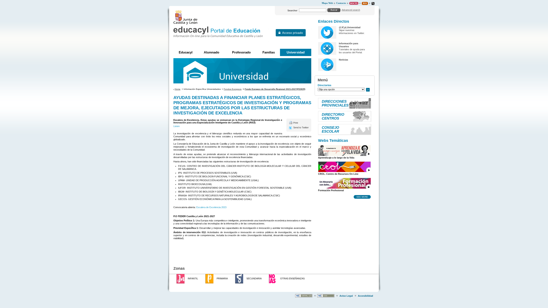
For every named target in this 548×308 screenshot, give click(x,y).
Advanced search (351, 10)
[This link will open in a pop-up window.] (373, 3)
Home (177, 89)
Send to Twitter (301, 127)
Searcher (292, 10)
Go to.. (368, 90)
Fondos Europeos (232, 89)
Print (295, 122)
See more (362, 196)
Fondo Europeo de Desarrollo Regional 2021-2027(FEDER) (275, 89)
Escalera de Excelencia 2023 (211, 207)
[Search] (334, 10)
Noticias (343, 59)
